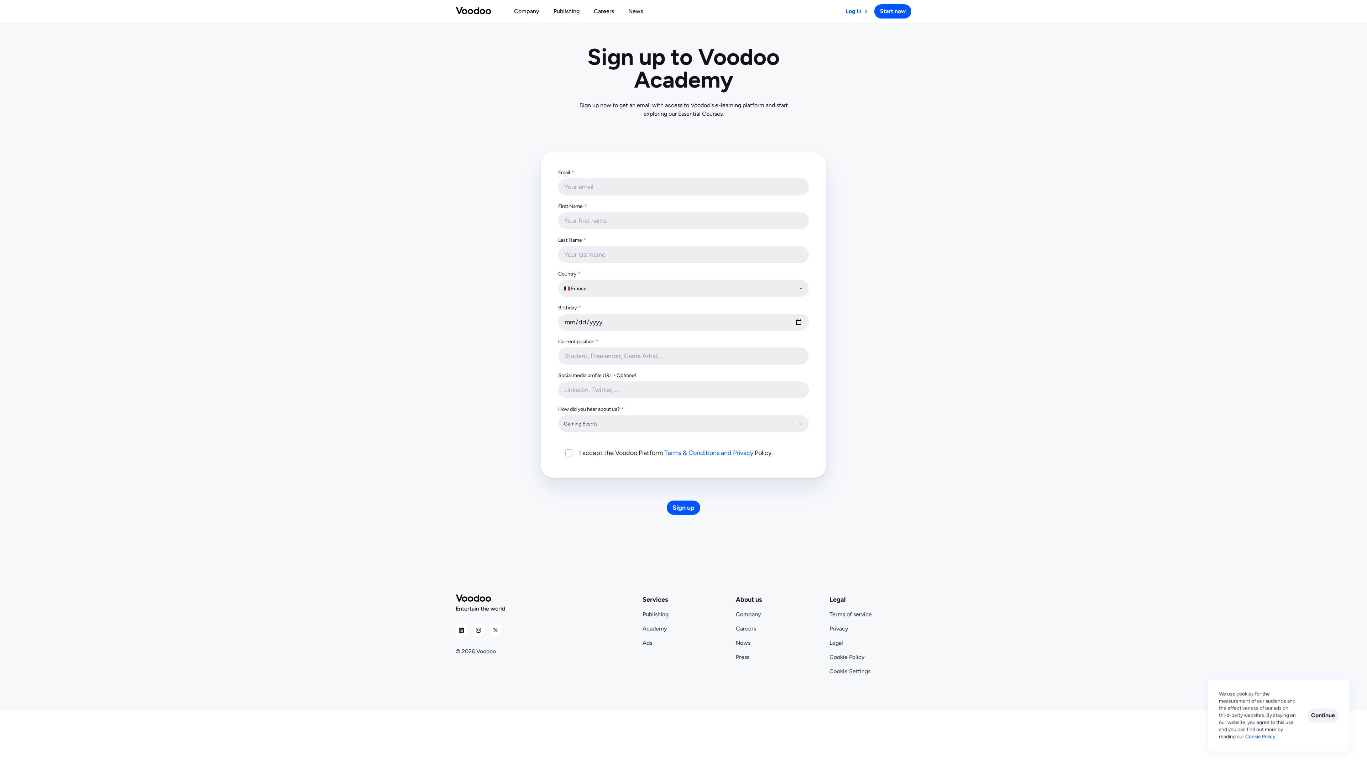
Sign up (683, 508)
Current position (578, 342)
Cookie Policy (847, 657)
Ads (647, 642)
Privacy (838, 628)
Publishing (656, 614)
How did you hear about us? (591, 409)
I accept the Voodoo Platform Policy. (676, 453)
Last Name (572, 240)
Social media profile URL (597, 375)
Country (569, 274)
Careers (746, 628)
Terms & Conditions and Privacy (708, 453)
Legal (836, 642)
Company (748, 614)
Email (566, 172)
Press (742, 657)
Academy (655, 628)
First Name (572, 206)
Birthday (569, 308)
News (743, 642)
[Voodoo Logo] (473, 11)
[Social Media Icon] (461, 630)
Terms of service (850, 614)
